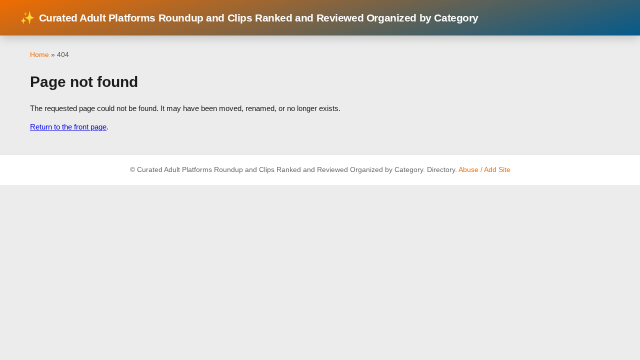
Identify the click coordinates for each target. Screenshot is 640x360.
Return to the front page (68, 126)
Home (39, 54)
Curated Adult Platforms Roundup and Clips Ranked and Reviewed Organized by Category (249, 17)
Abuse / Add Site (484, 170)
